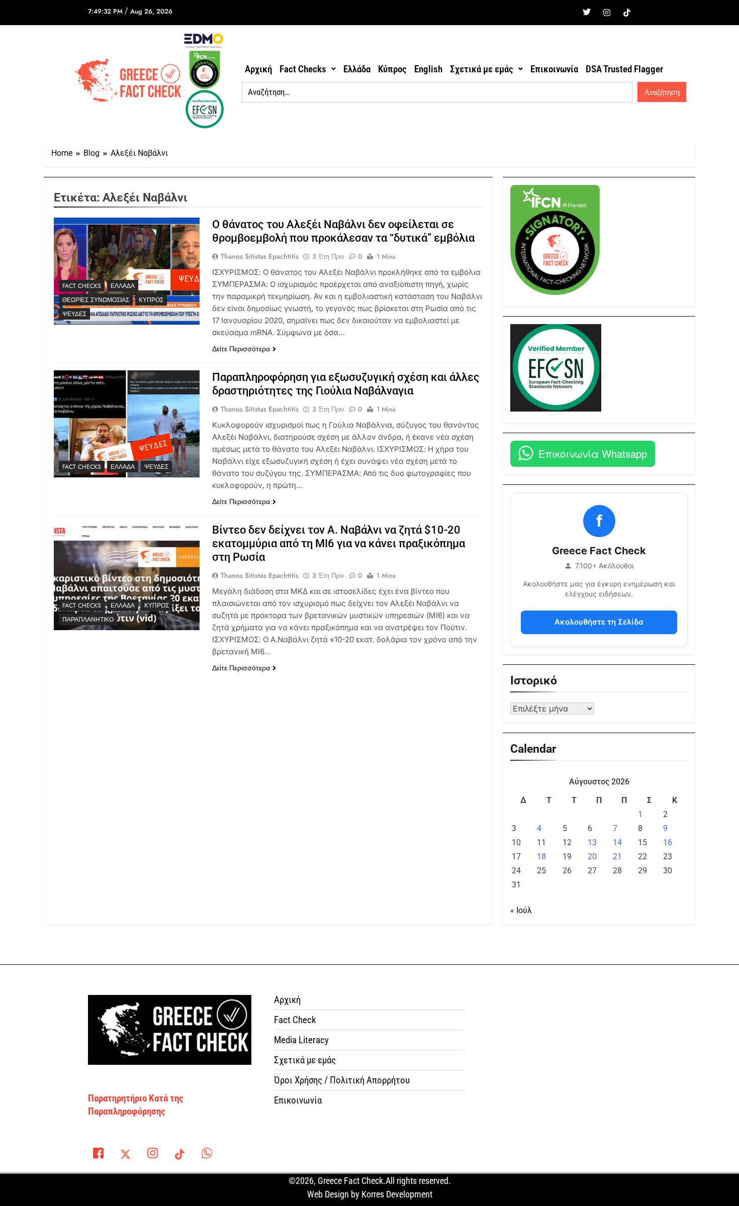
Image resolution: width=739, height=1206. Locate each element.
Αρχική (258, 69)
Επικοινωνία (554, 69)
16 (667, 842)
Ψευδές (74, 314)
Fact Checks (303, 69)
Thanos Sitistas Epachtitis (260, 256)
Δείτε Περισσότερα (241, 349)
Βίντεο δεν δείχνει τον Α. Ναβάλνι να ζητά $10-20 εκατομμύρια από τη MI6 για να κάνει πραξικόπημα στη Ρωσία (338, 543)
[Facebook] (566, 12)
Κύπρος (392, 69)
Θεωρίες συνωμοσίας (95, 300)
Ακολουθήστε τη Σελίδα (599, 622)
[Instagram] (606, 12)
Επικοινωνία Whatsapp (592, 453)
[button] (307, 69)
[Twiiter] (586, 12)
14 (617, 842)
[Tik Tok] (626, 12)
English (428, 69)
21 (617, 856)
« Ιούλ (521, 910)
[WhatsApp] (207, 1155)
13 (592, 842)
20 (592, 856)
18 (541, 856)
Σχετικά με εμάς (481, 69)
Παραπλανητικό (88, 619)
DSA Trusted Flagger (624, 69)
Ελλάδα (357, 69)
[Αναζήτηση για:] (437, 92)
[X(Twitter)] (125, 1155)
